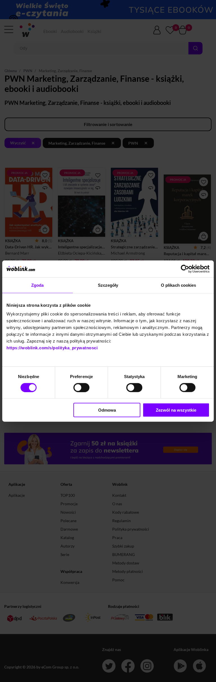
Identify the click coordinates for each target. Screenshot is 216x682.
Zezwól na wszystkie (176, 410)
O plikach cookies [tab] (178, 284)
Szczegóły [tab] (108, 284)
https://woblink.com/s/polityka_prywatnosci (52, 347)
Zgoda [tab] (37, 284)
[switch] (81, 387)
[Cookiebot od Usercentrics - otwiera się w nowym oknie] (185, 268)
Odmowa (107, 410)
